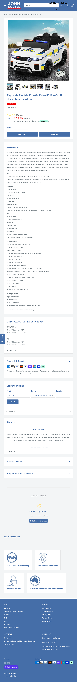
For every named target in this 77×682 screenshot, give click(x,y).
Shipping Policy (47, 621)
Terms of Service (47, 611)
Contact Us (7, 638)
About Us (7, 608)
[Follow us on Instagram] (8, 662)
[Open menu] (5, 5)
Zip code (59, 391)
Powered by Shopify (10, 676)
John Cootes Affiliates (11, 627)
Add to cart (22, 134)
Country (9, 391)
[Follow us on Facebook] (5, 662)
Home (5, 14)
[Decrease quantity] (16, 127)
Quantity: (10, 127)
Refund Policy (10, 411)
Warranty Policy (47, 618)
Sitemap (6, 624)
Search (6, 615)
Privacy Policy (46, 615)
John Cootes (11, 108)
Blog (5, 621)
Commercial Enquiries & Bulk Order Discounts (19, 641)
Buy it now (54, 134)
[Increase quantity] (26, 127)
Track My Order (9, 644)
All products (13, 14)
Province (34, 391)
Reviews (6, 618)
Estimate (12, 402)
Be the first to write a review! (38, 521)
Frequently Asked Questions (13, 611)
